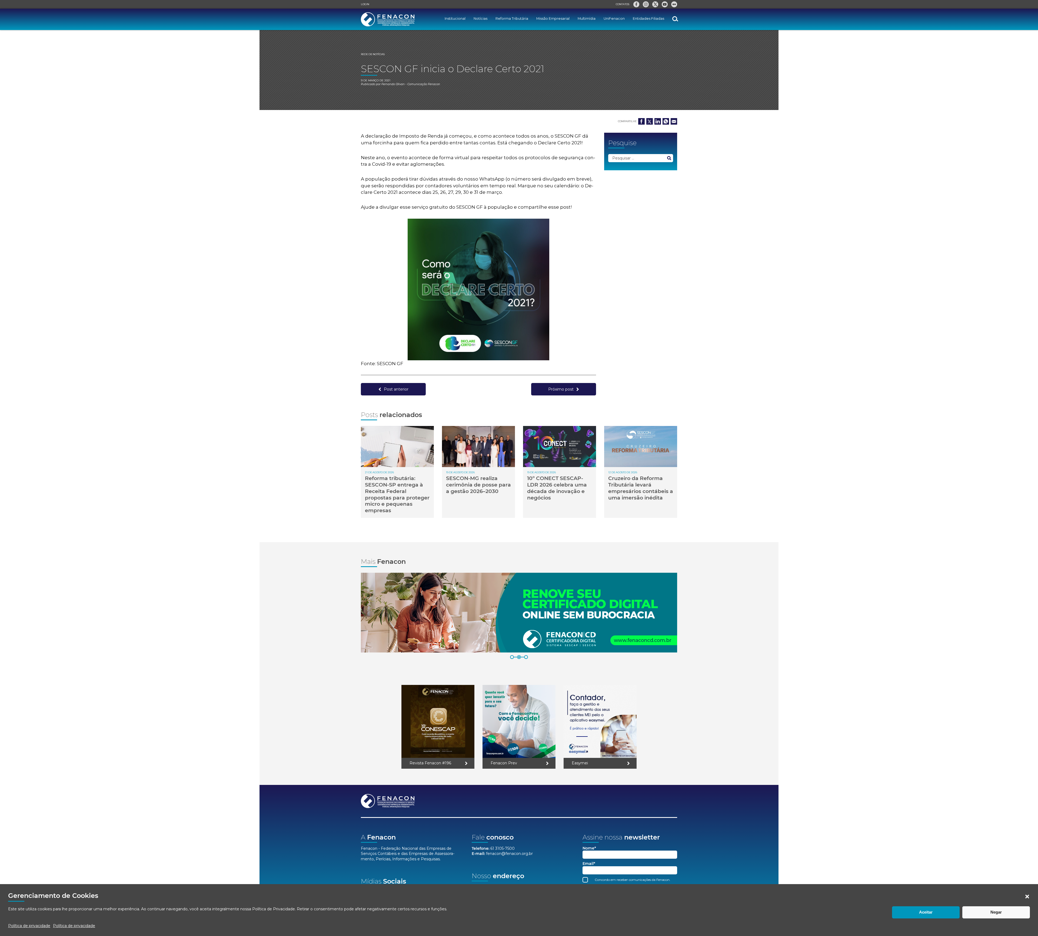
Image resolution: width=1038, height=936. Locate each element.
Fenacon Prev (504, 763)
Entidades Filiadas (648, 18)
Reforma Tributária (511, 18)
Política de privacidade (29, 925)
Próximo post (561, 389)
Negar (996, 912)
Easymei (580, 763)
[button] (1027, 896)
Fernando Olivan (393, 84)
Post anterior (396, 389)
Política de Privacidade (273, 909)
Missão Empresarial (553, 18)
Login (365, 4)
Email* (589, 863)
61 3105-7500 (502, 848)
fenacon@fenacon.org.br (509, 853)
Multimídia (586, 18)
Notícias (480, 18)
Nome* (589, 848)
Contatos (622, 4)
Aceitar (926, 912)
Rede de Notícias (373, 54)
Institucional (455, 18)
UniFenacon (614, 18)
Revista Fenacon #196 (430, 763)
